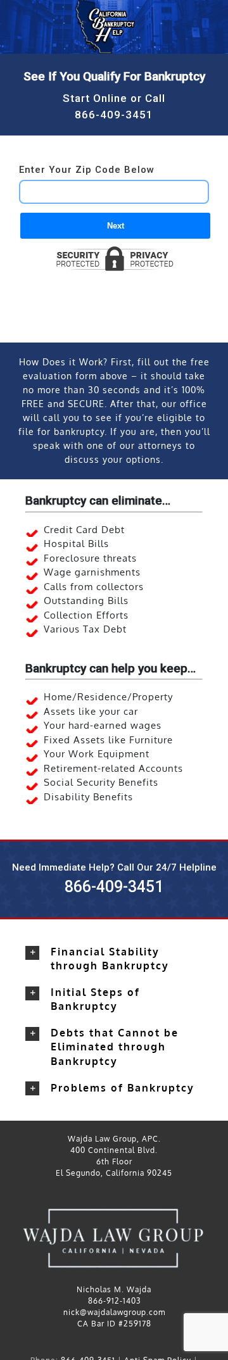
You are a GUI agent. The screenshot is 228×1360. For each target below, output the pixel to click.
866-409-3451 (114, 114)
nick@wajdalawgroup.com (114, 1312)
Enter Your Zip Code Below (87, 169)
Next (115, 225)
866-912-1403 (114, 1301)
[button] (114, 958)
